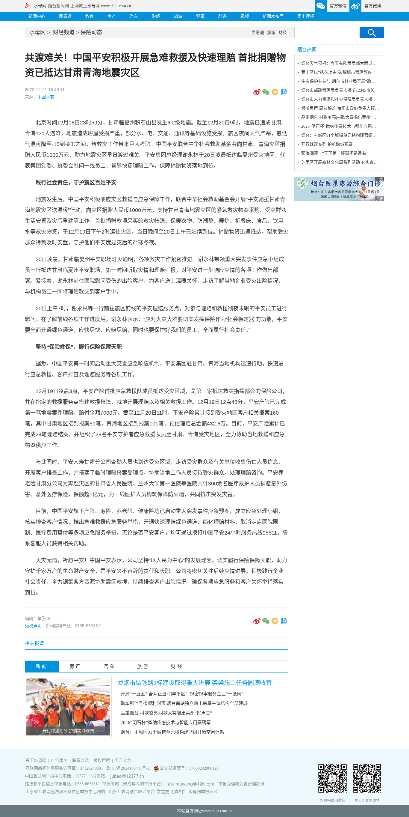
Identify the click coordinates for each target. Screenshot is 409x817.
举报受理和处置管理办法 (241, 784)
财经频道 (64, 32)
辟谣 (222, 16)
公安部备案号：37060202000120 (189, 768)
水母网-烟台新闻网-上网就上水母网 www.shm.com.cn (82, 6)
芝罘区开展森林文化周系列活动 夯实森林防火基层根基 (352, 162)
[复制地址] (283, 94)
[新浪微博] (256, 94)
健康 (200, 16)
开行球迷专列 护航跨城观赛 (68, 731)
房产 (111, 16)
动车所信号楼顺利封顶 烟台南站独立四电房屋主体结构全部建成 (184, 703)
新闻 (42, 666)
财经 (156, 16)
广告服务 (59, 760)
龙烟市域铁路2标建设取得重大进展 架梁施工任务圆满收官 (195, 683)
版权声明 (33, 625)
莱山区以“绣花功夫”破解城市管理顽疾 (336, 72)
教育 (89, 16)
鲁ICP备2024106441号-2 (128, 768)
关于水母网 (36, 760)
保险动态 (91, 32)
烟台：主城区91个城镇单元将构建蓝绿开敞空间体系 (172, 732)
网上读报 (305, 16)
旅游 (178, 16)
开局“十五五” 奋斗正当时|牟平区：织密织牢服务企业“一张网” (182, 693)
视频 (244, 16)
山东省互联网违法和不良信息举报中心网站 (65, 791)
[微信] (265, 94)
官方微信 (338, 6)
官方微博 (372, 6)
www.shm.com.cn (217, 811)
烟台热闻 (306, 49)
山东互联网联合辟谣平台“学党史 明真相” (147, 791)
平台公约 (123, 760)
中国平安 (45, 96)
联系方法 (80, 760)
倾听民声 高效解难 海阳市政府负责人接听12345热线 (349, 108)
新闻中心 (36, 16)
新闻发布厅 (273, 16)
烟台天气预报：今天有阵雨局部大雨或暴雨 (341, 63)
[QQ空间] (274, 94)
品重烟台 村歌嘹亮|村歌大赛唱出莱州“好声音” (166, 713)
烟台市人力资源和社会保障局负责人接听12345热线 (348, 99)
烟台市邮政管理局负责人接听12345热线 (338, 90)
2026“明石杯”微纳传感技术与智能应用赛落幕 (166, 722)
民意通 (65, 16)
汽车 (134, 16)
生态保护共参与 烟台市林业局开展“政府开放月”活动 (349, 81)
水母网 (37, 32)
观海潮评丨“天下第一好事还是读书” (334, 153)
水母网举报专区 (203, 791)
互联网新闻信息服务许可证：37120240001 (64, 768)
